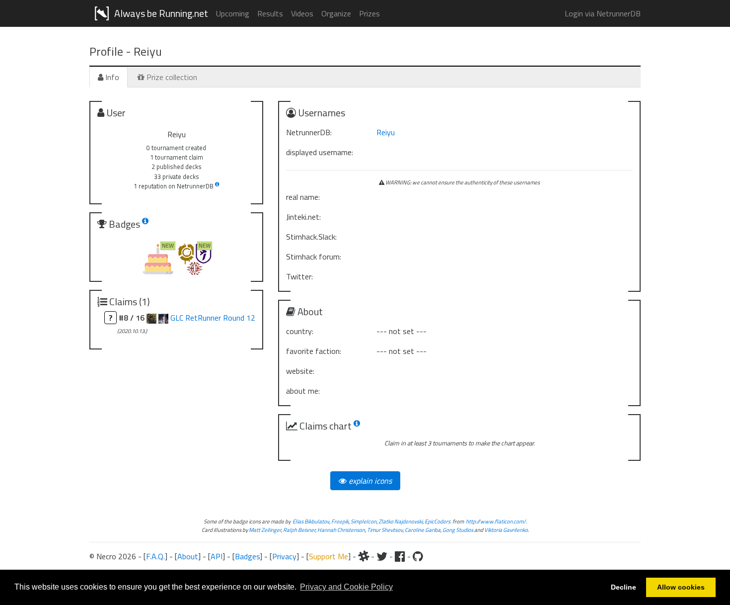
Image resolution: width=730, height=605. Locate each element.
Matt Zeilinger (265, 529)
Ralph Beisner (299, 529)
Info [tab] (111, 77)
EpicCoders (437, 521)
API (216, 556)
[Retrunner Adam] (151, 318)
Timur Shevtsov (385, 529)
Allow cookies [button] (681, 587)
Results (270, 13)
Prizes (369, 13)
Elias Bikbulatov (310, 521)
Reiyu (385, 132)
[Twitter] (381, 556)
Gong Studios (457, 529)
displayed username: (319, 152)
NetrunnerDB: (309, 132)
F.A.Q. (155, 556)
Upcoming (232, 13)
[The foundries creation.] (163, 318)
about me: (303, 391)
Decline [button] (623, 587)
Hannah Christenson (341, 529)
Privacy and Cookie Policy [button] (346, 587)
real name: (303, 197)
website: (300, 371)
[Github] (418, 556)
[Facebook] (400, 556)
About (187, 556)
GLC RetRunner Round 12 (212, 318)
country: (299, 331)
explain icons (369, 481)
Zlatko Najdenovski (400, 521)
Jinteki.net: (303, 217)
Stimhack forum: (313, 256)
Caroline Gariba (422, 529)
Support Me (328, 556)
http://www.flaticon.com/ (496, 521)
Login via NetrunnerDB (603, 13)
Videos (302, 13)
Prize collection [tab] (171, 77)
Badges (247, 556)
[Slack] (363, 556)
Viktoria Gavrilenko (506, 529)
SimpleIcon (363, 521)
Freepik (340, 521)
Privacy (284, 556)
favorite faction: (313, 351)
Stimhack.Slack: (311, 237)
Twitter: (299, 276)
